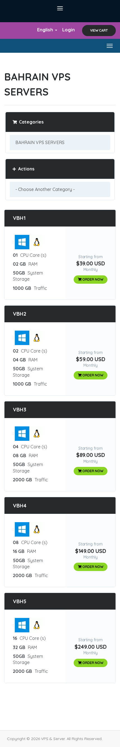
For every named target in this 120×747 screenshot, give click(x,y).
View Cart (99, 30)
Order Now (93, 279)
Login (68, 29)
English (45, 29)
